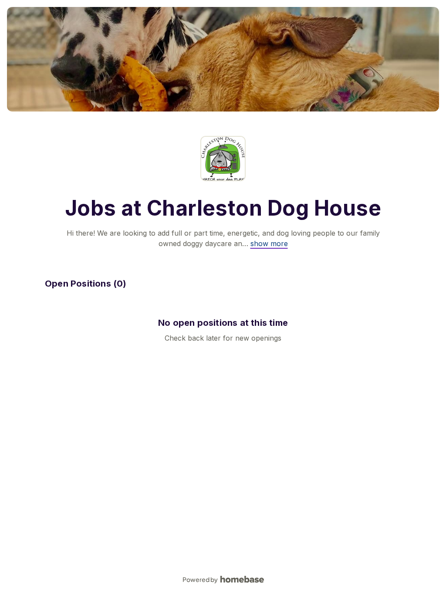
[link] (269, 243)
